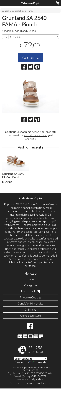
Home (30, 279)
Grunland (30, 138)
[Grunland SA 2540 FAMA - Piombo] (30, 94)
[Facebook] (30, 327)
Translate (41, 362)
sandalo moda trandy (36, 135)
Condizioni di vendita (30, 303)
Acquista (30, 57)
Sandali (5, 10)
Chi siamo (30, 309)
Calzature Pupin (30, 3)
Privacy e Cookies (30, 297)
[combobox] (30, 36)
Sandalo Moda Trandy (22, 10)
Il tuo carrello (28, 291)
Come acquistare (30, 315)
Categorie (30, 285)
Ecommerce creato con (30, 382)
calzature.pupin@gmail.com (30, 379)
